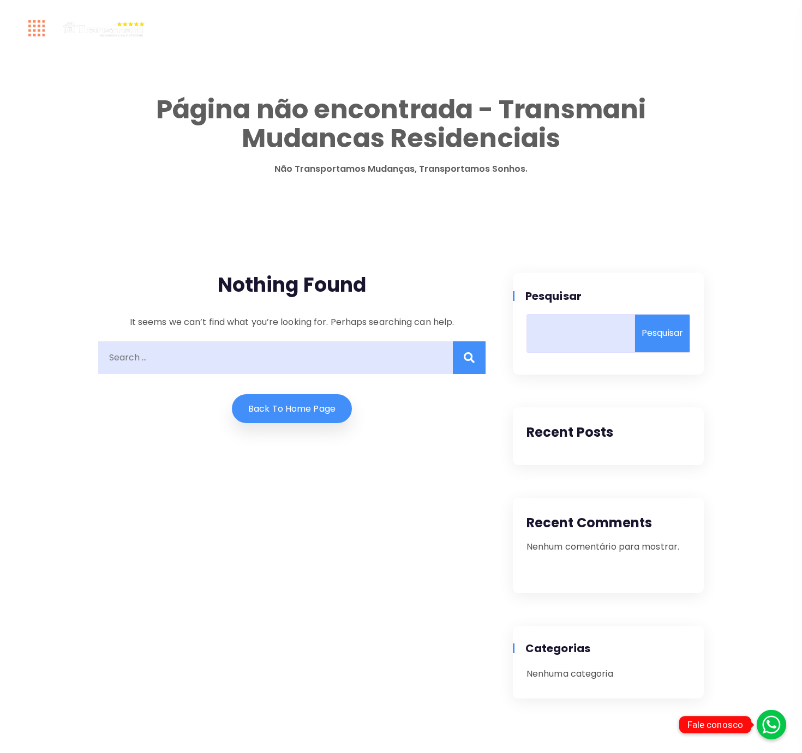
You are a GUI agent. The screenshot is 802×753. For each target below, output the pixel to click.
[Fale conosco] (771, 724)
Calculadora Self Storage (287, 28)
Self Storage (534, 28)
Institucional (389, 28)
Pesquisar (554, 296)
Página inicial (183, 28)
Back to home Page (292, 408)
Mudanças (458, 28)
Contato (606, 28)
